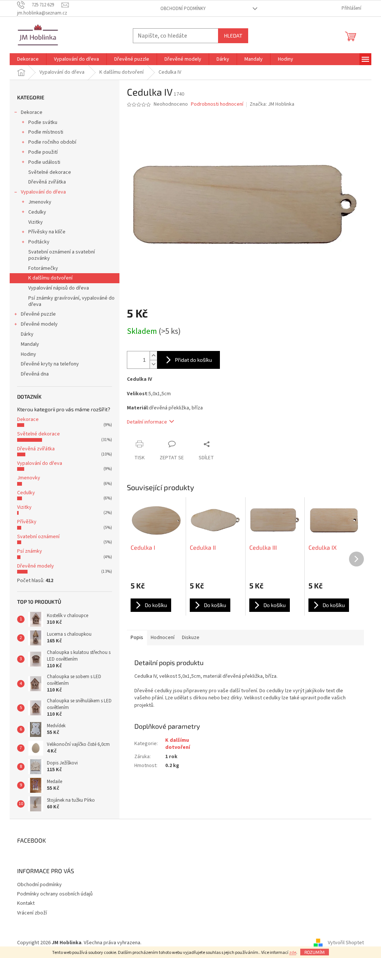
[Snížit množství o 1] (153, 364)
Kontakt (26, 903)
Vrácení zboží (32, 913)
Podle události (44, 162)
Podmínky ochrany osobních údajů (55, 894)
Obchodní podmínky (183, 8)
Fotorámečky (43, 268)
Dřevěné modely (39, 324)
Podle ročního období (52, 142)
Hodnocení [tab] (163, 637)
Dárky (27, 334)
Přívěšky (26, 522)
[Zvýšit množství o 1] (153, 355)
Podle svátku (42, 122)
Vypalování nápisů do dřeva (58, 288)
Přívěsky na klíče (46, 232)
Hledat (233, 35)
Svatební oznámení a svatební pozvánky (61, 255)
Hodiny (28, 354)
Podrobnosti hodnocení (217, 104)
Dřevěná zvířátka (47, 182)
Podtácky (38, 242)
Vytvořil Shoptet (346, 942)
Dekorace (31, 112)
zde (292, 952)
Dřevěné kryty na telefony (50, 364)
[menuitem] (28, 59)
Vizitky (35, 222)
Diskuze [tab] (190, 637)
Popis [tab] (137, 637)
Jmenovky (39, 202)
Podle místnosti (45, 132)
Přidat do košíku (193, 360)
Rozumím (314, 952)
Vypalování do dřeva (43, 192)
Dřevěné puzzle (38, 314)
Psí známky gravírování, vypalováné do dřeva (71, 301)
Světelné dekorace (49, 172)
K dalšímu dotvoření (50, 278)
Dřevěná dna (35, 374)
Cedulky (37, 212)
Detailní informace (147, 422)
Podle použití (43, 152)
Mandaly (30, 344)
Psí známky (29, 551)
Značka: (272, 104)
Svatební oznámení (38, 536)
